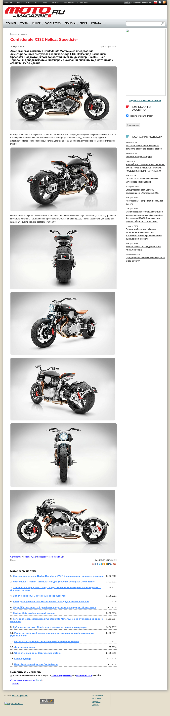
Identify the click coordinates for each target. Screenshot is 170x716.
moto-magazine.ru (20, 696)
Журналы (83, 2)
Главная (13, 34)
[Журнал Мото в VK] (160, 2)
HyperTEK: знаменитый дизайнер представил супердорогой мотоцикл (54, 607)
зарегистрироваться (143, 2)
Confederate (16, 557)
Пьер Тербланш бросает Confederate (36, 664)
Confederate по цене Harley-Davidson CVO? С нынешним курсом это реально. (58, 576)
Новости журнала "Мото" (141, 116)
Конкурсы (56, 2)
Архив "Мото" (97, 695)
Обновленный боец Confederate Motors (37, 653)
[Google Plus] (114, 564)
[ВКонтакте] (97, 564)
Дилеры (95, 705)
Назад (12, 560)
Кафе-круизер (22, 658)
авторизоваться (84, 675)
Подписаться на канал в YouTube (145, 100)
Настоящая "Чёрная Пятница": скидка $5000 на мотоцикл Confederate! (54, 581)
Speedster (41, 557)
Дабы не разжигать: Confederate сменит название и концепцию (50, 627)
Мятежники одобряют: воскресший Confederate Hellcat (46, 641)
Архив (45, 2)
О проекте (96, 698)
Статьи (19, 2)
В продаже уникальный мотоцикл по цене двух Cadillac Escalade (51, 601)
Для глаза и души (24, 647)
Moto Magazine (11, 8)
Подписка (96, 702)
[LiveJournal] (111, 564)
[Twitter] (100, 564)
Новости (8, 2)
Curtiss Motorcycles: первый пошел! (34, 613)
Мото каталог (70, 2)
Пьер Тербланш (55, 557)
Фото (28, 2)
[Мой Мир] (107, 564)
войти (127, 2)
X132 (33, 557)
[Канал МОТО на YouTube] (155, 2)
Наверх (15, 683)
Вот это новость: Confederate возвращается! (39, 595)
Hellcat (26, 557)
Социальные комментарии (26, 680)
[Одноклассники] (104, 564)
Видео (36, 2)
